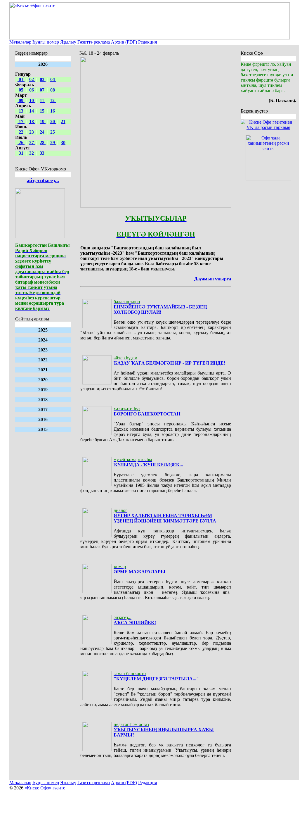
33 (42, 153)
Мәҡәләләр (20, 41)
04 (53, 79)
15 (43, 110)
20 (53, 121)
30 (63, 142)
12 (53, 100)
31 (21, 153)
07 (43, 89)
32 (32, 153)
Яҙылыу (68, 41)
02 (32, 79)
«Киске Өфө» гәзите (45, 787)
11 (42, 100)
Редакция (147, 41)
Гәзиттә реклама (93, 41)
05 (21, 89)
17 (21, 121)
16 (53, 110)
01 (21, 79)
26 (21, 142)
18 (32, 121)
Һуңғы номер (45, 41)
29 (53, 142)
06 (32, 89)
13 (21, 110)
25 (52, 132)
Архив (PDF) (124, 41)
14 (32, 110)
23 (32, 132)
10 (32, 100)
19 (43, 121)
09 (21, 100)
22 (21, 132)
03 (43, 79)
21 (63, 121)
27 (32, 142)
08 (53, 89)
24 (43, 132)
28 (43, 142)
